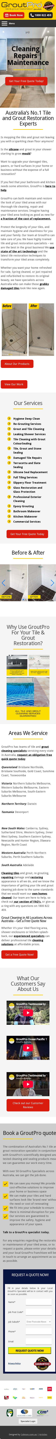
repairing (7, 877)
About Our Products (17, 363)
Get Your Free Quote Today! (26, 81)
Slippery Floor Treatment (29, 482)
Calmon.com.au (29, 1434)
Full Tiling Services (25, 477)
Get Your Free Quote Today (27, 534)
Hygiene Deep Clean (26, 418)
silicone (14, 149)
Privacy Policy (14, 1363)
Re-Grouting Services (27, 423)
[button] (16, 599)
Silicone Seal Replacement (30, 472)
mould (26, 153)
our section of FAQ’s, (27, 901)
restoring (36, 877)
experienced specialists (29, 936)
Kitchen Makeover (25, 516)
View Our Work (14, 384)
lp (5, 190)
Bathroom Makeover (26, 511)
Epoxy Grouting (23, 506)
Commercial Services (27, 521)
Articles (43, 1434)
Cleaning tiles (10, 873)
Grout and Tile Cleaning (28, 429)
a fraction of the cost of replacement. (26, 218)
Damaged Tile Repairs (27, 457)
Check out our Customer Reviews (28, 1105)
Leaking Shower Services (29, 434)
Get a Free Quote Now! (19, 954)
